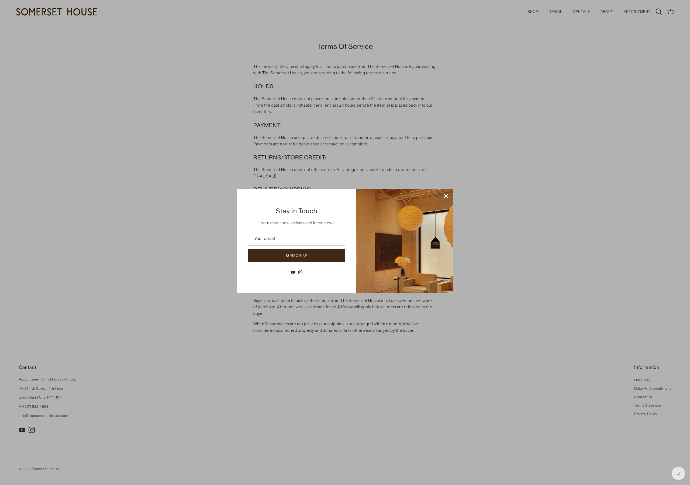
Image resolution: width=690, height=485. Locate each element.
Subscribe (296, 255)
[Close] (446, 196)
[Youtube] (293, 272)
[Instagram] (300, 272)
